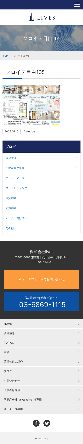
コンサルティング (16, 188)
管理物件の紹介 (13, 361)
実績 (6, 352)
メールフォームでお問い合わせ (43, 279)
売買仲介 (11, 208)
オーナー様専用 (13, 409)
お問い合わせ (12, 380)
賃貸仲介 (11, 198)
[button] (77, 4)
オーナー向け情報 (16, 218)
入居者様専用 (12, 390)
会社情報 (9, 333)
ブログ (10, 147)
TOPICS (9, 342)
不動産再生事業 (15, 167)
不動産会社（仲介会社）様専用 (23, 399)
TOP (5, 55)
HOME (8, 323)
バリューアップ (15, 178)
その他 (10, 228)
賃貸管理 (11, 157)
